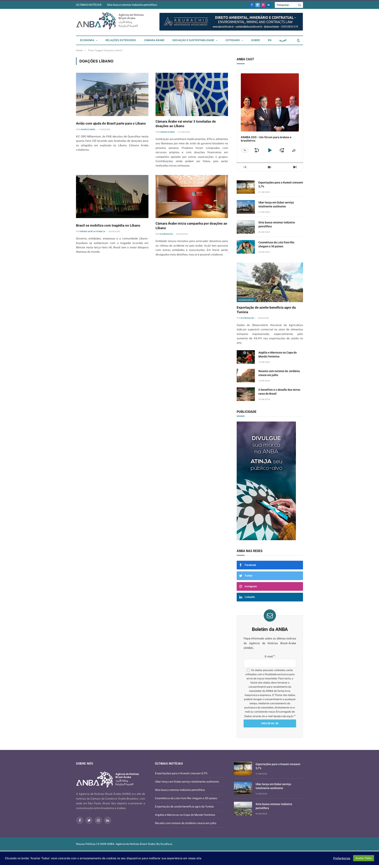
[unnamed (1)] (231, 29)
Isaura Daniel (88, 129)
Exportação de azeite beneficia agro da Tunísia (266, 309)
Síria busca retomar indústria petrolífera (132, 4)
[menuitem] (269, 40)
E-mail (270, 656)
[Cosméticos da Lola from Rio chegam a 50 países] (246, 247)
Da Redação (166, 234)
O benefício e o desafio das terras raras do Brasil (279, 391)
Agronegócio (245, 300)
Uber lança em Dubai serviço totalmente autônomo (276, 204)
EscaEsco (166, 843)
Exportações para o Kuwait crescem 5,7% (280, 184)
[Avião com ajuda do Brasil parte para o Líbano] (112, 94)
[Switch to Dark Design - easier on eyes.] (298, 40)
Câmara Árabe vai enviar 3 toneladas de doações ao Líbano (186, 123)
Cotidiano (232, 40)
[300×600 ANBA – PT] (270, 481)
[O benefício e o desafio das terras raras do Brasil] (246, 394)
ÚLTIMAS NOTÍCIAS (88, 4)
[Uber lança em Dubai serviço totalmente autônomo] (246, 207)
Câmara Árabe (154, 40)
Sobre (255, 40)
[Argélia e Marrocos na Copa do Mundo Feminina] (246, 357)
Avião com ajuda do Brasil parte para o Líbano (111, 123)
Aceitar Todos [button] (364, 858)
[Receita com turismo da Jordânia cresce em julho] (246, 375)
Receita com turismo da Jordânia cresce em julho (279, 373)
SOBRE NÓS (84, 763)
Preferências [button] (341, 858)
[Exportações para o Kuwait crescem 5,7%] (246, 187)
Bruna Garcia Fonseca (92, 231)
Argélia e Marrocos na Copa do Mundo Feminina (277, 354)
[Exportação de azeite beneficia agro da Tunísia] (270, 282)
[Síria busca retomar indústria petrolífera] (246, 227)
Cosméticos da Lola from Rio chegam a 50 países (276, 244)
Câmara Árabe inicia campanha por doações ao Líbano (191, 225)
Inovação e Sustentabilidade (193, 40)
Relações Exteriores (120, 40)
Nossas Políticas (86, 843)
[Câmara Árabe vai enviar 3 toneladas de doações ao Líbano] (192, 94)
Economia (87, 40)
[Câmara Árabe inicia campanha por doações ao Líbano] (192, 196)
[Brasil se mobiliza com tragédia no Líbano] (112, 196)
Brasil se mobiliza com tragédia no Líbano (108, 225)
